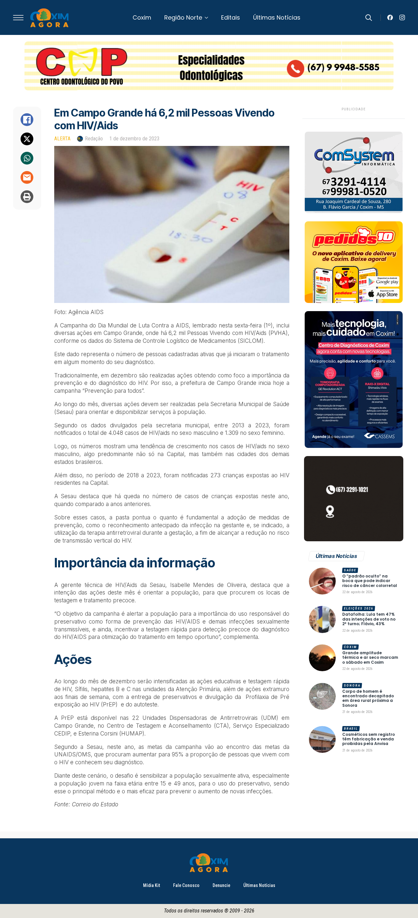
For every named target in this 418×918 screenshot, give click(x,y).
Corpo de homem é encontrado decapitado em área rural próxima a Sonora (368, 698)
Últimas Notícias (276, 17)
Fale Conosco (186, 885)
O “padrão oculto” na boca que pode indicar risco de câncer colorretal (369, 581)
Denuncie (221, 885)
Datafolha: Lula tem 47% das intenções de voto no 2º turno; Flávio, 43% (368, 619)
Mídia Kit (151, 885)
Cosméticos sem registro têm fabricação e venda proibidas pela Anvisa (368, 739)
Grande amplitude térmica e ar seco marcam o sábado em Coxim (370, 658)
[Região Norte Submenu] (208, 17)
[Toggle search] (368, 17)
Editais (230, 17)
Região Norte (183, 17)
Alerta (62, 138)
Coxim (142, 17)
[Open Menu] (18, 17)
